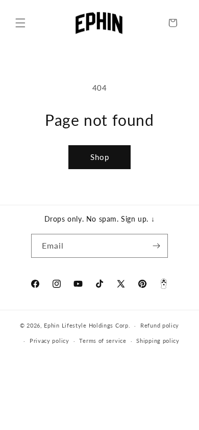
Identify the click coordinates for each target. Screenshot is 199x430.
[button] (20, 23)
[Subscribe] (156, 246)
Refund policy (159, 325)
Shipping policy (158, 340)
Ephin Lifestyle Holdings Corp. (87, 325)
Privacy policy (49, 340)
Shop (99, 157)
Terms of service (102, 340)
